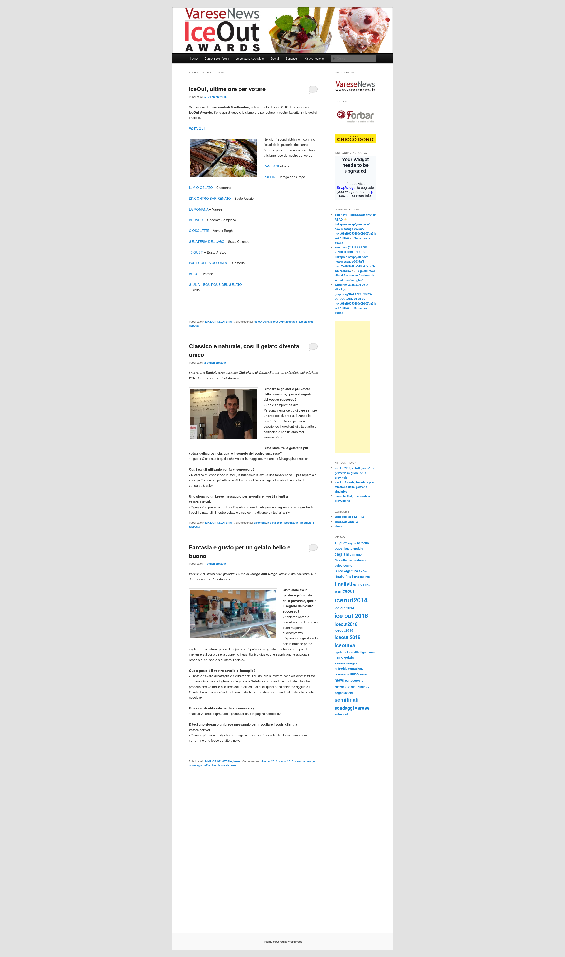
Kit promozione (314, 58)
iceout (347, 591)
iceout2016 (346, 624)
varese (362, 707)
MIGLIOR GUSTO (346, 521)
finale (340, 576)
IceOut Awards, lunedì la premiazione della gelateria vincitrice (354, 486)
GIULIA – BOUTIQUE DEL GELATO (215, 284)
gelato (357, 584)
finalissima (362, 577)
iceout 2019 (347, 637)
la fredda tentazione (349, 668)
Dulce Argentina (346, 571)
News (236, 761)
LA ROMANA (199, 209)
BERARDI (196, 219)
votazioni (341, 714)
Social (275, 58)
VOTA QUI (197, 128)
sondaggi (344, 708)
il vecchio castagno (346, 663)
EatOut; (363, 571)
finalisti (343, 583)
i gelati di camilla (347, 652)
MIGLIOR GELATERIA (218, 321)
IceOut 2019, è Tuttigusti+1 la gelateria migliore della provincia (354, 472)
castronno (360, 560)
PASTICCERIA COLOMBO (209, 262)
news (339, 680)
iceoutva (291, 321)
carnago (356, 554)
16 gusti (341, 542)
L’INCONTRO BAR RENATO (210, 198)
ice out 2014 (344, 607)
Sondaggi (292, 58)
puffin (206, 765)
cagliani (342, 554)
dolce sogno (343, 565)
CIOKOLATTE (199, 230)
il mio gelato (344, 657)
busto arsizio (353, 548)
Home (194, 58)
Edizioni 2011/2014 (217, 58)
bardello (363, 543)
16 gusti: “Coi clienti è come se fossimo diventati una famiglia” (355, 275)
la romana (342, 674)
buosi (339, 548)
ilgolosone (367, 652)
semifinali (347, 699)
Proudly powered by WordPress (282, 942)
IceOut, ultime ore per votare (227, 89)
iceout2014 (351, 599)
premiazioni (346, 687)
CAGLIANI (271, 166)
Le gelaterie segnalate (250, 58)
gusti (338, 591)
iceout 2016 (277, 321)
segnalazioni (344, 693)
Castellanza (343, 560)
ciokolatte (260, 523)
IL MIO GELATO (201, 187)
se (367, 687)
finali (349, 576)
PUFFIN (269, 176)
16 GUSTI (196, 252)
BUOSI (194, 273)
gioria (366, 584)
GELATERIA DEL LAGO (206, 241)
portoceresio (354, 680)
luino (354, 674)
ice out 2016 (261, 321)
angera (352, 543)
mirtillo (363, 674)
